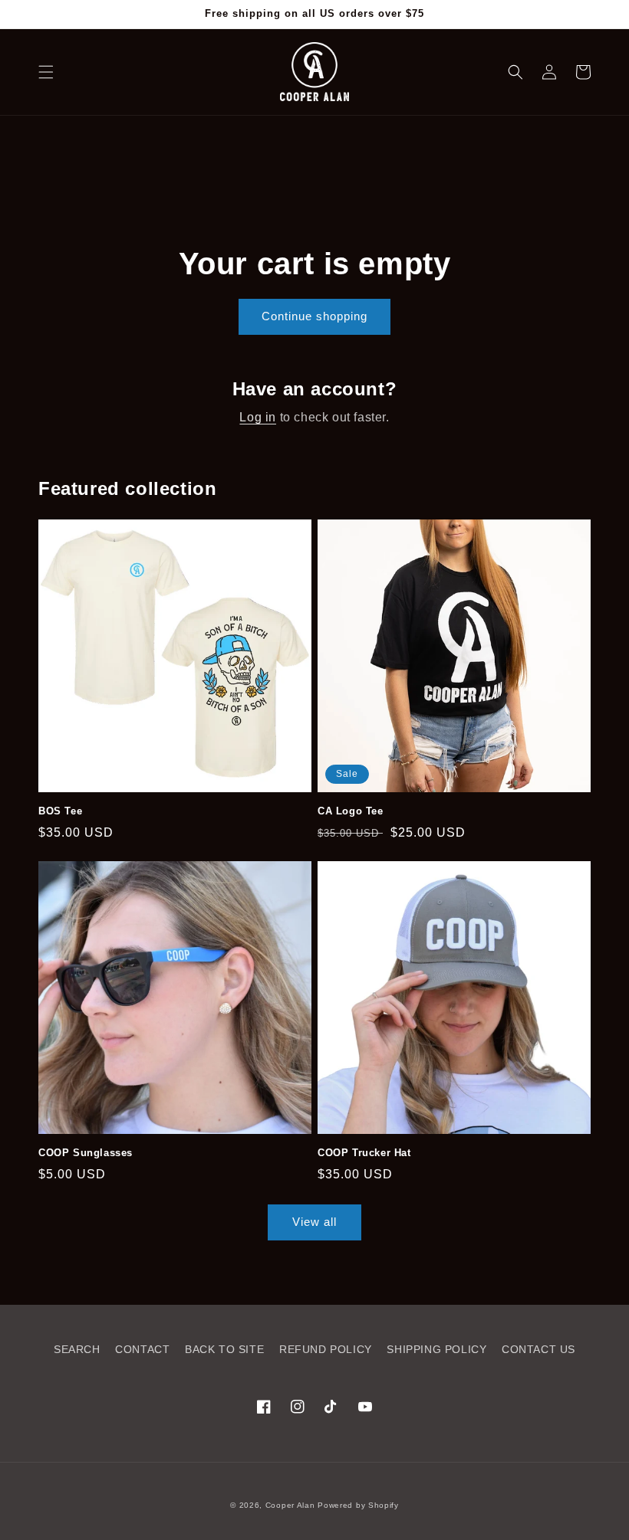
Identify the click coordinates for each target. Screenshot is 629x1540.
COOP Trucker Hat (364, 1152)
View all (314, 1221)
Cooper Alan (290, 1505)
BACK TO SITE (224, 1349)
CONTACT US (538, 1349)
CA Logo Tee (351, 811)
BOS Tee (60, 811)
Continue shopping (314, 316)
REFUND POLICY (325, 1349)
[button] (46, 72)
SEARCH (77, 1349)
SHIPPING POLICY (436, 1349)
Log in (257, 417)
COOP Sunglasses (85, 1152)
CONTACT (142, 1349)
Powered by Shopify (358, 1505)
